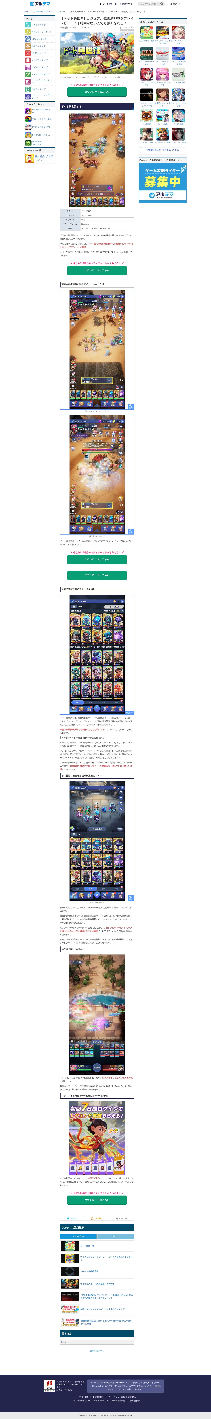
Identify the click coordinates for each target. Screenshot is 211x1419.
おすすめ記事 (78, 1236)
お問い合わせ (134, 1401)
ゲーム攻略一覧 (110, 4)
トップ (78, 1397)
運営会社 (88, 1397)
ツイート (73, 1218)
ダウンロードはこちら (97, 91)
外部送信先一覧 (118, 1401)
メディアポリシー (101, 1401)
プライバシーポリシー (81, 1401)
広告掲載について (102, 1397)
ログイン (177, 4)
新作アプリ (127, 4)
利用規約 (132, 1397)
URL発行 (98, 1218)
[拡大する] (97, 350)
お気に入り (123, 1218)
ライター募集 (119, 1397)
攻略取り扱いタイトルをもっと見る (163, 150)
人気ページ (115, 1236)
